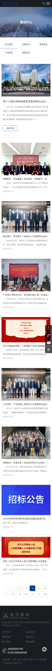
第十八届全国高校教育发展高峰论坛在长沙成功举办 (24, 93)
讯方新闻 (9, 44)
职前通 (25, 659)
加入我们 (6, 641)
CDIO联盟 (42, 659)
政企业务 (30, 631)
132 (45, 594)
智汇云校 (17, 659)
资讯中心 (30, 636)
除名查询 (30, 641)
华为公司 (33, 659)
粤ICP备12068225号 (11, 625)
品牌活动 (26, 44)
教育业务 (6, 636)
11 (32, 594)
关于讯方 (6, 631)
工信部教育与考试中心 (12, 663)
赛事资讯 (26, 52)
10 (26, 594)
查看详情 (10, 128)
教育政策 (43, 44)
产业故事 (9, 52)
